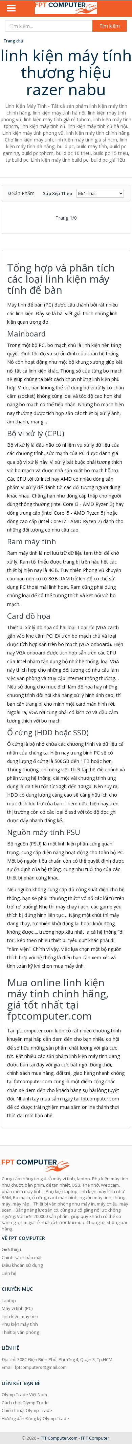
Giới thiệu (11, 1249)
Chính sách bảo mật (22, 1257)
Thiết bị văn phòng (20, 1332)
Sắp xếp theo (57, 193)
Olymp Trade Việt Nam (24, 1394)
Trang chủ (13, 41)
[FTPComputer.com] (66, 8)
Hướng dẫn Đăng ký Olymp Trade (35, 1418)
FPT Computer (95, 1438)
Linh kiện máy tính (20, 1316)
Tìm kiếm (110, 26)
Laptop (9, 1300)
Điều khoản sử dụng (22, 1265)
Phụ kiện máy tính (20, 1324)
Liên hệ (9, 1273)
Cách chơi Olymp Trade (25, 1403)
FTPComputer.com (59, 1438)
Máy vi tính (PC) (17, 1308)
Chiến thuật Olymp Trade (27, 1410)
